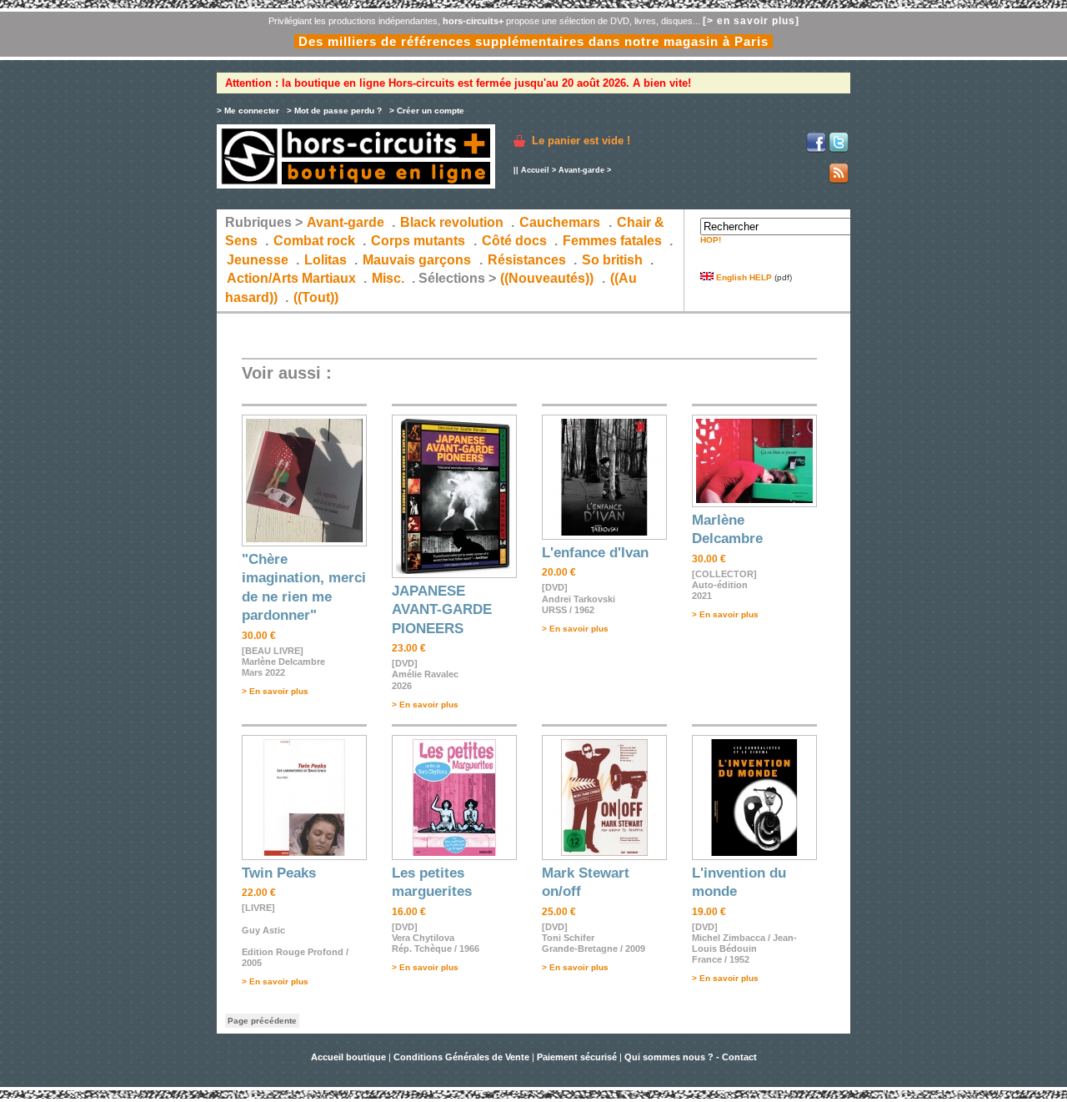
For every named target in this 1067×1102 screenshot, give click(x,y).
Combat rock (314, 241)
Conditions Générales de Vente (461, 1057)
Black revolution (451, 222)
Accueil (535, 170)
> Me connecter (248, 110)
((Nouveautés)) (547, 278)
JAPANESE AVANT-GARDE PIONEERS (442, 610)
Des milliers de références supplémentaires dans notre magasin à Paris (533, 41)
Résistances (527, 260)
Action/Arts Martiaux (291, 278)
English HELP (743, 277)
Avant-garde (581, 170)
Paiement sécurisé (577, 1057)
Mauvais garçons (417, 260)
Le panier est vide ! (581, 140)
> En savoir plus (275, 691)
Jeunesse (257, 260)
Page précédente (262, 1020)
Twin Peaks (279, 873)
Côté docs (514, 241)
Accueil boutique (349, 1057)
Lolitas (325, 260)
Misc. (388, 278)
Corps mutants (419, 241)
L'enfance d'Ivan (595, 553)
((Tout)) (315, 297)
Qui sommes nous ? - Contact (690, 1057)
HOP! (710, 239)
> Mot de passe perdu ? (334, 110)
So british (612, 260)
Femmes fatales (612, 241)
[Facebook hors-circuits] (816, 149)
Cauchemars (559, 222)
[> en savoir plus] (751, 21)
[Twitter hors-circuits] (839, 149)
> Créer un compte (426, 110)
